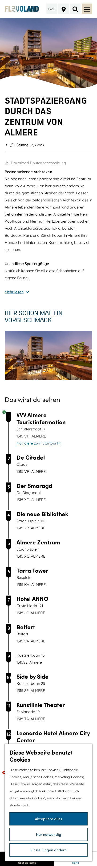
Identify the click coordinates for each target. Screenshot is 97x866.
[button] (45, 394)
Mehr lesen (14, 292)
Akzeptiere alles (48, 818)
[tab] (48, 86)
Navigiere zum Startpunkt (38, 443)
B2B (51, 9)
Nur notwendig (48, 834)
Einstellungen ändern (48, 849)
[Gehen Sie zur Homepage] (22, 9)
